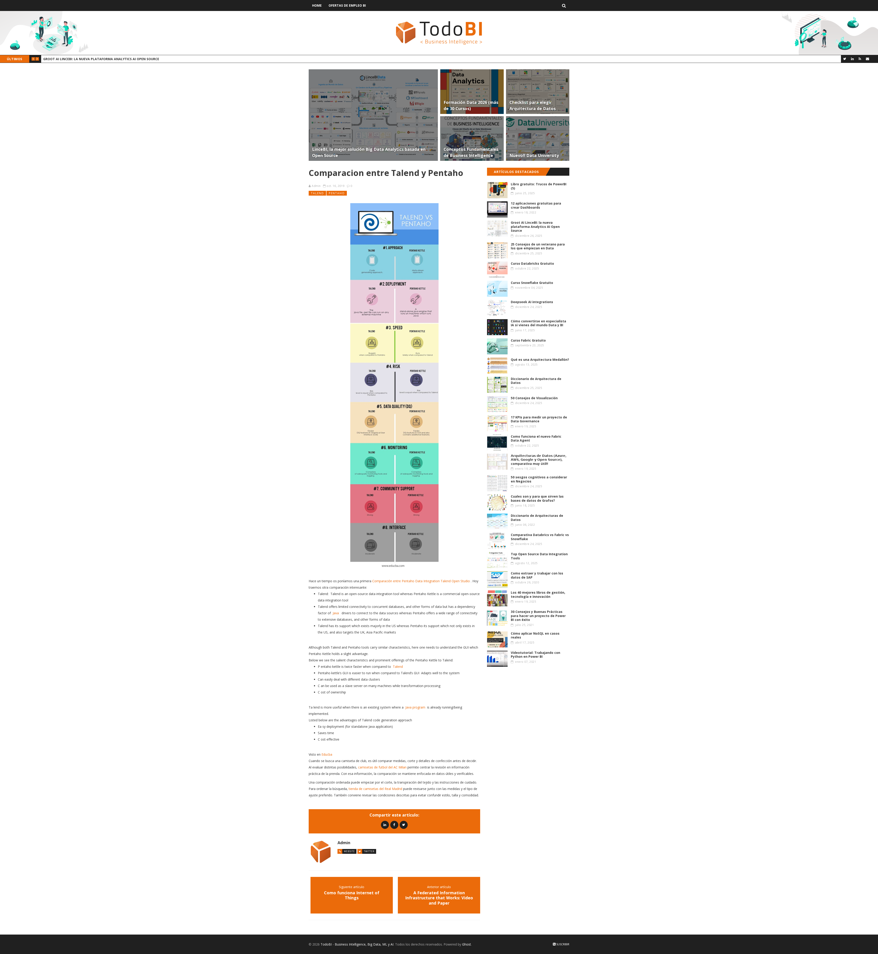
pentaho (337, 193)
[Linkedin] (385, 824)
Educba (326, 754)
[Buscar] (564, 5)
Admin (316, 186)
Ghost (466, 944)
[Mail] (867, 59)
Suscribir (562, 944)
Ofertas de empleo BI (347, 5)
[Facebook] (394, 824)
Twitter (369, 851)
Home (317, 5)
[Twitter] (845, 59)
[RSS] (860, 59)
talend (317, 193)
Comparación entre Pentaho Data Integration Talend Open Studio (421, 581)
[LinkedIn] (852, 59)
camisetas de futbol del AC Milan (382, 767)
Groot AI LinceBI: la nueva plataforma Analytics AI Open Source (101, 59)
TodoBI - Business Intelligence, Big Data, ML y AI (357, 944)
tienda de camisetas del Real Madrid (375, 789)
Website (349, 851)
